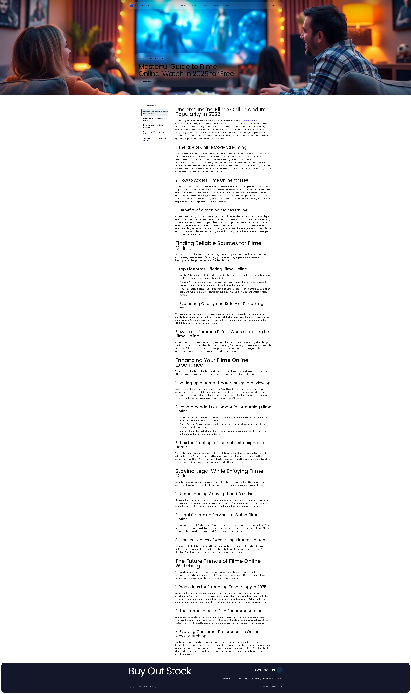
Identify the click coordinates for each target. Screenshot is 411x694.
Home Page (226, 678)
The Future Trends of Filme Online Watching (155, 139)
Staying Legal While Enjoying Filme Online (155, 133)
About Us (258, 687)
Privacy (266, 687)
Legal (280, 687)
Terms (273, 687)
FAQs (246, 678)
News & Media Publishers (151, 58)
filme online (248, 120)
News (238, 678)
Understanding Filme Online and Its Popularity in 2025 (155, 113)
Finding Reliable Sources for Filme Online (155, 119)
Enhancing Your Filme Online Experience (153, 126)
